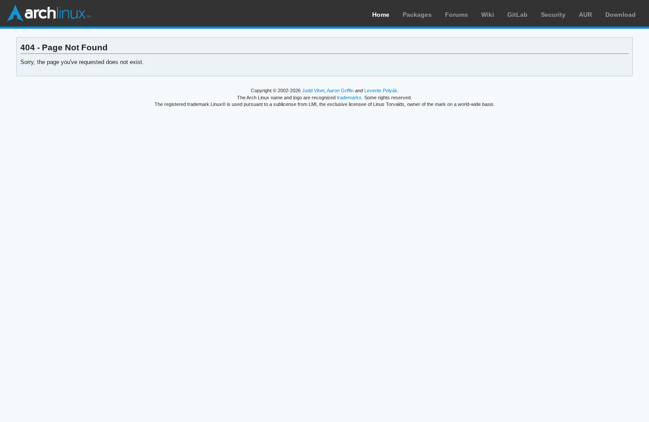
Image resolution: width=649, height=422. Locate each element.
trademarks (349, 97)
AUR (585, 14)
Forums (456, 14)
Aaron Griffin (340, 90)
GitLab (517, 14)
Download (620, 14)
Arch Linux (49, 13)
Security (553, 14)
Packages (417, 14)
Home (380, 14)
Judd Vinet (313, 90)
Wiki (487, 14)
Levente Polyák (380, 90)
